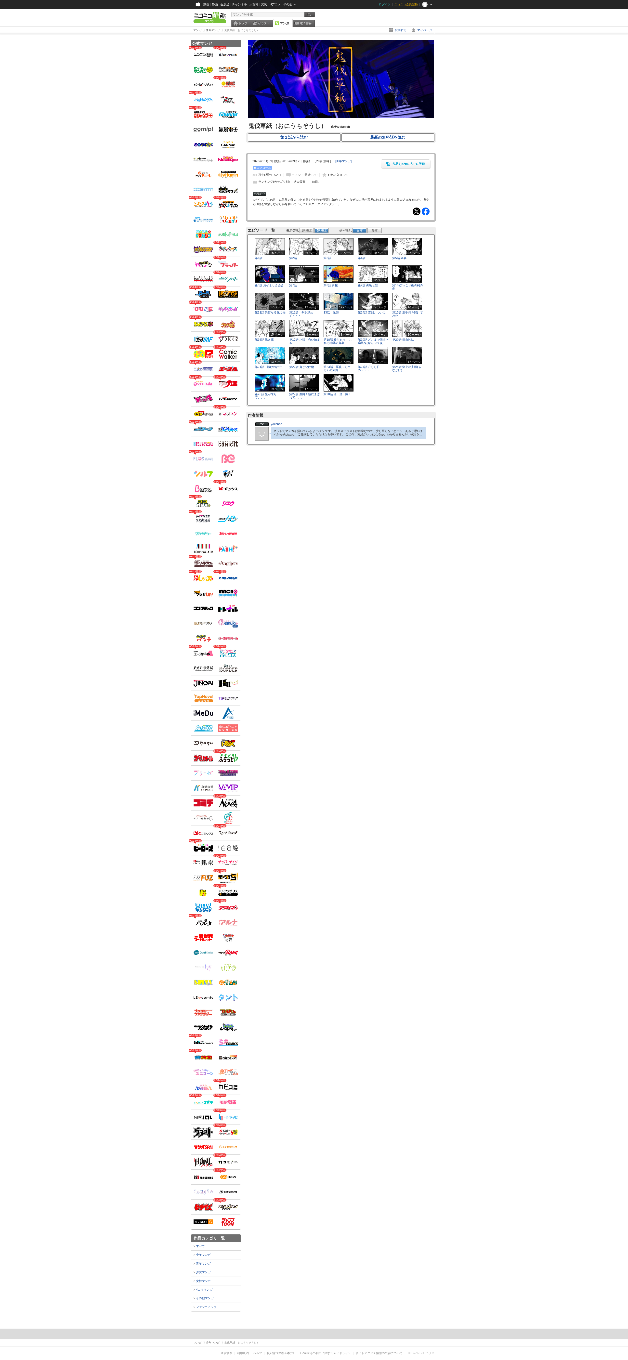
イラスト (264, 23)
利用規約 (243, 1353)
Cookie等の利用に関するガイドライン (325, 1353)
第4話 (362, 258)
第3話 (327, 258)
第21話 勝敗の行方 (268, 367)
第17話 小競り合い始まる (304, 341)
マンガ (284, 23)
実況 (264, 4)
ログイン (385, 4)
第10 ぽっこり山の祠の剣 (407, 287)
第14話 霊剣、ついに (372, 312)
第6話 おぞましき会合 (269, 285)
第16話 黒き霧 (264, 339)
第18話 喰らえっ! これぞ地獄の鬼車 (338, 341)
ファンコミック (206, 1307)
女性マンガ (203, 1281)
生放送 (225, 4)
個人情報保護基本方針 (281, 1353)
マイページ (424, 30)
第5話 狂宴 (399, 258)
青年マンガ (203, 1263)
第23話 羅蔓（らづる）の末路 (337, 368)
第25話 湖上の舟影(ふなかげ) (406, 368)
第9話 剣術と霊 (368, 285)
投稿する (400, 30)
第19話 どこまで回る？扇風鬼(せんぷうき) (373, 341)
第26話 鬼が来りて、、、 (266, 395)
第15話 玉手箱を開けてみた (407, 314)
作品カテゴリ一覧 (209, 1238)
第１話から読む (294, 137)
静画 (215, 4)
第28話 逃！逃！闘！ (337, 394)
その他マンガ (205, 1298)
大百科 (253, 4)
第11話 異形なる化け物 (270, 312)
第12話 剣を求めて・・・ (301, 314)
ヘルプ (257, 1353)
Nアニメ (275, 4)
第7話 (293, 285)
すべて (200, 1246)
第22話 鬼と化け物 (301, 367)
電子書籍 (306, 23)
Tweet (416, 211)
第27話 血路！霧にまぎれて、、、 (304, 395)
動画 (206, 4)
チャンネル (239, 4)
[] (343, 161)
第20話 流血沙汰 (403, 339)
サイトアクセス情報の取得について (379, 1353)
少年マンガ (203, 1254)
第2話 (293, 258)
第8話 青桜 (331, 285)
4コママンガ (204, 1289)
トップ (242, 23)
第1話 (258, 258)
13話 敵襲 (331, 312)
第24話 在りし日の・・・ (369, 368)
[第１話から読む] (341, 117)
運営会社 (227, 1353)
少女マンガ (203, 1272)
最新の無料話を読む (388, 137)
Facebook (426, 211)
